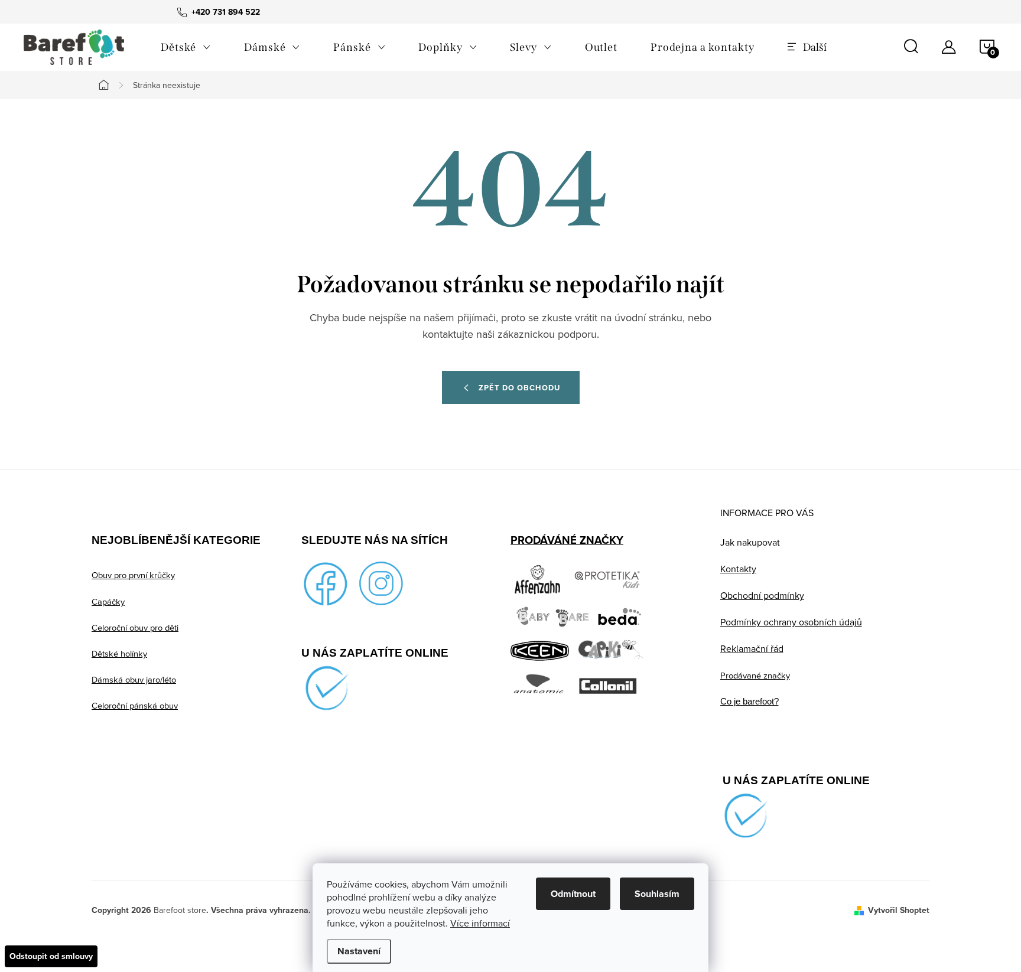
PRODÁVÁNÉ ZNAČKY (566, 540)
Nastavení (359, 951)
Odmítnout (573, 894)
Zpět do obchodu (519, 387)
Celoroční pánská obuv (135, 705)
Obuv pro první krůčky (133, 575)
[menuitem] (185, 47)
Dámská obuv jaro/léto (134, 679)
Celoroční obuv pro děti (135, 627)
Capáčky (108, 601)
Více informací (480, 922)
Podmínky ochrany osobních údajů (791, 621)
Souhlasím (657, 894)
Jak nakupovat (750, 542)
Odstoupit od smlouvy (51, 956)
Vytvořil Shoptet (898, 910)
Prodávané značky (755, 675)
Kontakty (738, 568)
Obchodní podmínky (762, 595)
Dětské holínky (119, 653)
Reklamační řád (751, 648)
